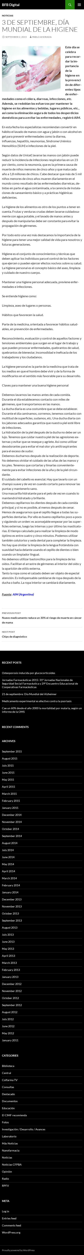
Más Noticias (10, 1143)
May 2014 (8, 864)
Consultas (8, 1087)
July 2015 (8, 765)
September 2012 (12, 1005)
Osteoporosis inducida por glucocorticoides (28, 673)
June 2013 (8, 941)
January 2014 (10, 892)
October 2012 (10, 998)
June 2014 (8, 857)
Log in (5, 1211)
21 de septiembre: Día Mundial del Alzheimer (29, 694)
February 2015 (11, 800)
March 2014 (9, 878)
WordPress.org (11, 1232)
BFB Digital (11, 5)
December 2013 (11, 899)
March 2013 (9, 962)
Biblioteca (8, 1066)
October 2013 (10, 913)
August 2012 (9, 1012)
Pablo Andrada (42, 36)
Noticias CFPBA (12, 1164)
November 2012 (12, 991)
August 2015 (9, 758)
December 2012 (11, 984)
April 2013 (8, 955)
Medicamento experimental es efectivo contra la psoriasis (36, 701)
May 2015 (8, 779)
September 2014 (12, 836)
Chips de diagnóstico (14, 634)
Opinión (7, 1171)
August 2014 (9, 843)
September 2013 (12, 920)
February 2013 (11, 969)
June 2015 (8, 772)
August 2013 (9, 927)
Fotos (5, 1122)
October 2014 (10, 829)
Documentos (10, 1101)
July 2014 (8, 850)
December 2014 (11, 814)
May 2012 (8, 1033)
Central (6, 1073)
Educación (8, 1108)
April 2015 (8, 786)
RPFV (5, 1185)
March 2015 (9, 793)
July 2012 (8, 1019)
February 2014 (11, 885)
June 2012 (8, 1026)
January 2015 (10, 807)
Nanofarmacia (10, 1150)
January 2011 (10, 1040)
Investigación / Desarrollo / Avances (23, 1129)
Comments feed (11, 1225)
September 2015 (12, 751)
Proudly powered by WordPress (18, 1250)
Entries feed (9, 1218)
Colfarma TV (10, 1080)
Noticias (7, 15)
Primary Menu (79, 4)
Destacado (8, 1094)
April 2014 (8, 871)
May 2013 (8, 948)
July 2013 (8, 934)
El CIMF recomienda (14, 1115)
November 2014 (12, 821)
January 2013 (10, 976)
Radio (5, 1178)
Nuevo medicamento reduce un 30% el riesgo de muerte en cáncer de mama (42, 618)
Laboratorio (9, 1136)
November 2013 (12, 906)
